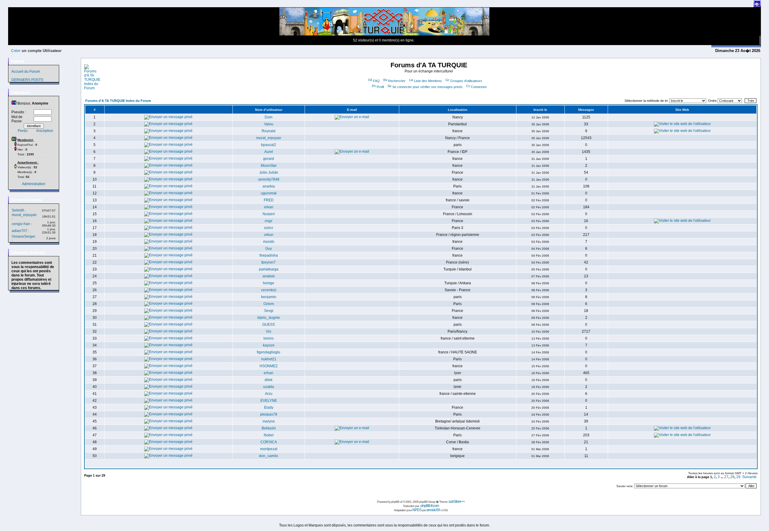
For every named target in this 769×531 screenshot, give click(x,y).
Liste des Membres (428, 81)
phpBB (395, 501)
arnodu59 (433, 510)
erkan (268, 207)
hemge (268, 283)
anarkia (269, 186)
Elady (268, 407)
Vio (268, 331)
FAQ (376, 81)
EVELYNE (268, 400)
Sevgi (268, 311)
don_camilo (268, 456)
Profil (380, 87)
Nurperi (269, 214)
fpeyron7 (268, 262)
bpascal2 (268, 145)
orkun (268, 235)
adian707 (19, 231)
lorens (268, 338)
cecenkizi (268, 290)
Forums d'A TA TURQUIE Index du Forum (118, 100)
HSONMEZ (269, 366)
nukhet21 (268, 359)
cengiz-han (21, 224)
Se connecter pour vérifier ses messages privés (427, 87)
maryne (269, 421)
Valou (268, 124)
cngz (268, 221)
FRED (269, 200)
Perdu (23, 131)
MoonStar (269, 165)
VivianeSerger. (24, 236)
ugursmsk (269, 193)
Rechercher (397, 81)
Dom (268, 117)
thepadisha (269, 255)
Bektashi (269, 428)
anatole (269, 276)
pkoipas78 (268, 414)
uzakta (268, 387)
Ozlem (268, 304)
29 (738, 477)
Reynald (268, 131)
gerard (268, 159)
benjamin (268, 297)
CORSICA (268, 442)
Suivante (749, 477)
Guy (268, 248)
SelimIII (18, 210)
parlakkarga (268, 269)
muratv (268, 242)
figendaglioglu (268, 352)
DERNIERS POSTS (27, 80)
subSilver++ (456, 501)
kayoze (269, 345)
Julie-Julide (268, 172)
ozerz (268, 228)
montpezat (268, 449)
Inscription (44, 131)
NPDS (416, 510)
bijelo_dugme (268, 318)
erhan (268, 373)
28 (732, 477)
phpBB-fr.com (430, 506)
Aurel (268, 152)
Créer (15, 51)
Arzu (268, 394)
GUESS (268, 324)
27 (726, 477)
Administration (33, 184)
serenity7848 (268, 179)
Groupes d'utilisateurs (466, 81)
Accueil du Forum (25, 71)
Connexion (479, 87)
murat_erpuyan (24, 215)
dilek (268, 380)
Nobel (269, 435)
